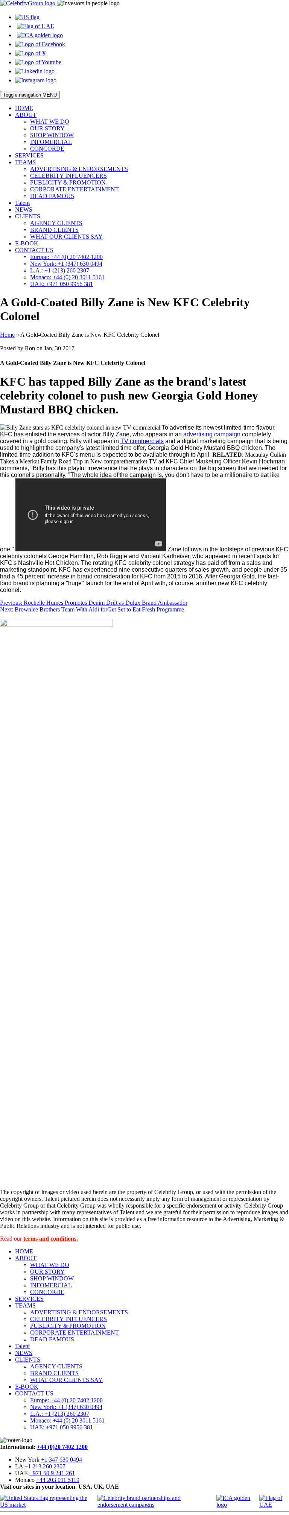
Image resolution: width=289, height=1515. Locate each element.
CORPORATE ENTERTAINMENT (74, 189)
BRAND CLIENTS (54, 230)
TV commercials (142, 441)
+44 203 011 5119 (57, 1480)
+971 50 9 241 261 (52, 1473)
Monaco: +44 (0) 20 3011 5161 (67, 277)
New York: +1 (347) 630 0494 (66, 263)
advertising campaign (211, 434)
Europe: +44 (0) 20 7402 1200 (66, 257)
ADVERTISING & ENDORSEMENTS (79, 169)
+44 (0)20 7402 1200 (62, 1447)
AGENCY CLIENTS (56, 223)
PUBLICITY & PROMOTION (68, 182)
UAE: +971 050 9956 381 (61, 284)
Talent (22, 203)
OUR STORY (47, 128)
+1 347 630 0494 (61, 1459)
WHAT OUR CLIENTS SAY (66, 236)
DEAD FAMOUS (52, 196)
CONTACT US (34, 250)
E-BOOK (26, 243)
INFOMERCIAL (51, 142)
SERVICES (29, 155)
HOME (24, 108)
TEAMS (25, 162)
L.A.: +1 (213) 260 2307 (59, 270)
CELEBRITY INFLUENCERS (68, 176)
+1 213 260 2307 (44, 1466)
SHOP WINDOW (52, 135)
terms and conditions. (50, 1238)
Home (7, 334)
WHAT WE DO (49, 121)
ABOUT (26, 115)
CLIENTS (27, 216)
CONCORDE (47, 148)
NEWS (23, 209)
